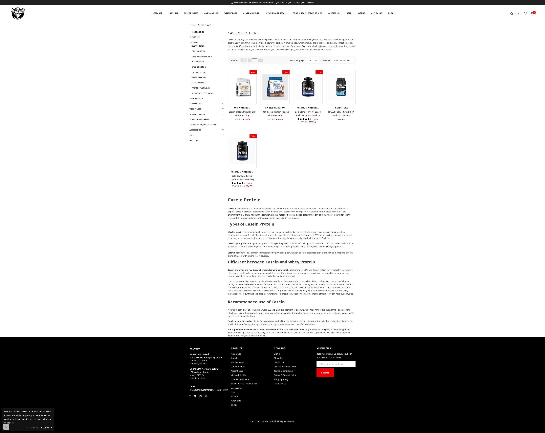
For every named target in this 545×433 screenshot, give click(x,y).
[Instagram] (200, 397)
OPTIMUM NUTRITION (308, 107)
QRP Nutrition (242, 107)
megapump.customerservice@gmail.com (208, 389)
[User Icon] (518, 13)
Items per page (297, 60)
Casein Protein (204, 25)
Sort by (326, 60)
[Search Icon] (511, 13)
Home (192, 25)
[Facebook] (190, 397)
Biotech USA (341, 107)
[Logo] (27, 13)
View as (234, 60)
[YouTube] (205, 397)
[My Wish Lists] (525, 13)
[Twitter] (195, 397)
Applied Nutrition (275, 107)
